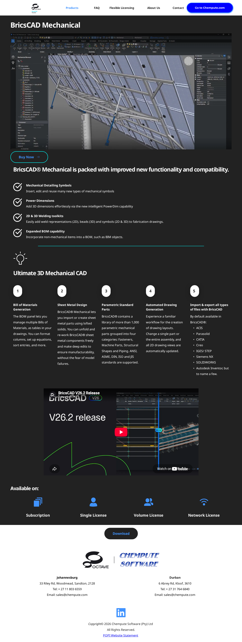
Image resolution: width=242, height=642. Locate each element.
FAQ (97, 8)
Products (72, 8)
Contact (178, 8)
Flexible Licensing (121, 8)
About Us (153, 8)
